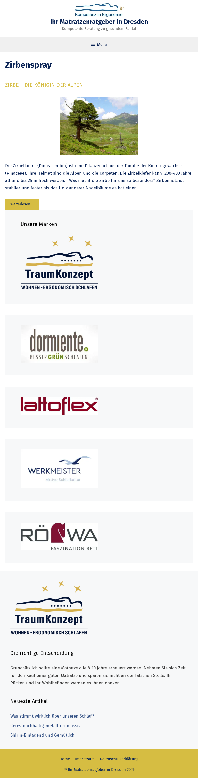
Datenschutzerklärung (119, 759)
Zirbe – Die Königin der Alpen (44, 85)
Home (65, 759)
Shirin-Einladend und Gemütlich (42, 735)
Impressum (85, 759)
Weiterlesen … (22, 204)
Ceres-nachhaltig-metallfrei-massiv (45, 725)
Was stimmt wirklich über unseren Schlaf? (52, 716)
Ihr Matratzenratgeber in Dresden (99, 22)
